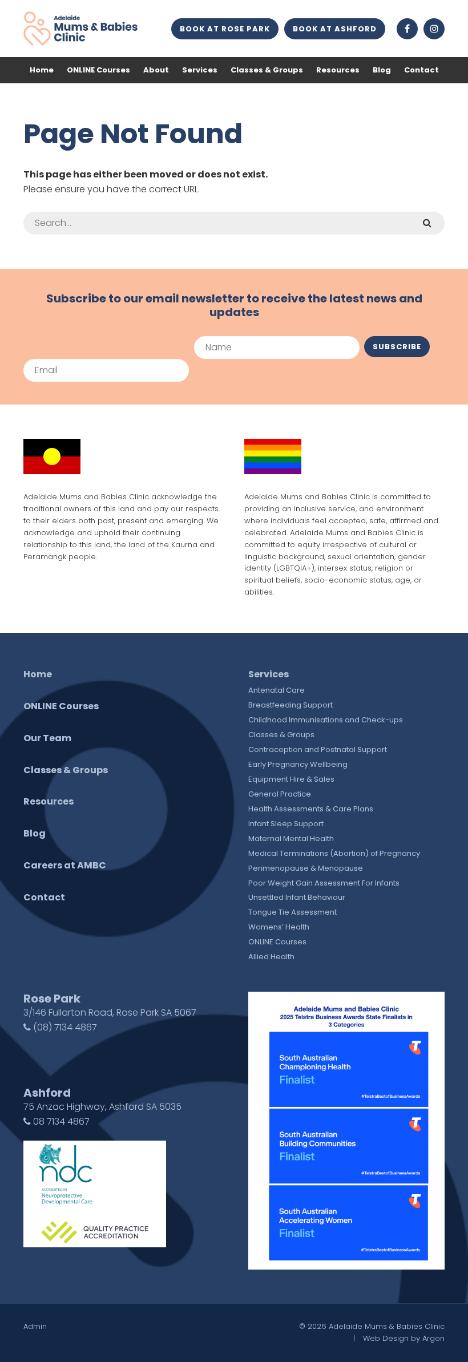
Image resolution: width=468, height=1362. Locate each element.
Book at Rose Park (225, 28)
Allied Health (271, 956)
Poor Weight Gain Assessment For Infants (324, 883)
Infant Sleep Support (286, 823)
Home (42, 69)
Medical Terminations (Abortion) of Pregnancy (334, 853)
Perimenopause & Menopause (305, 868)
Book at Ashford (335, 28)
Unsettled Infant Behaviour (296, 897)
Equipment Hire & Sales (291, 779)
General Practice (279, 794)
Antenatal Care (276, 690)
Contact (421, 69)
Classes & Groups (267, 69)
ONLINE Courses (98, 69)
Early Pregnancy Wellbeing (298, 764)
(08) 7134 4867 (64, 1027)
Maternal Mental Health (291, 838)
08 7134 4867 (60, 1121)
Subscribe (397, 346)
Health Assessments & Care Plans (310, 808)
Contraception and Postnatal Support (317, 749)
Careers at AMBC (64, 865)
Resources (338, 69)
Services (199, 69)
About (156, 69)
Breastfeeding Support (290, 705)
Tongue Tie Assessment (292, 912)
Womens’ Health (278, 927)
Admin (35, 1326)
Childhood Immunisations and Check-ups (325, 719)
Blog (382, 69)
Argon (433, 1338)
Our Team (47, 738)
